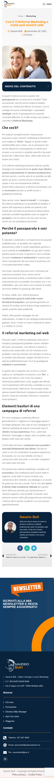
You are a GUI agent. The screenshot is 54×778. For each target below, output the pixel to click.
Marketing (31, 16)
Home (20, 16)
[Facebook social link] (20, 548)
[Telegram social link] (34, 548)
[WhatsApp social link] (27, 548)
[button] (48, 86)
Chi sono (10, 702)
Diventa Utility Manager (16, 711)
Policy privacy (19, 774)
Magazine (10, 721)
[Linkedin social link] (5, 759)
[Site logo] (8, 4)
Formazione (11, 707)
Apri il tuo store (12, 716)
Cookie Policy (35, 774)
